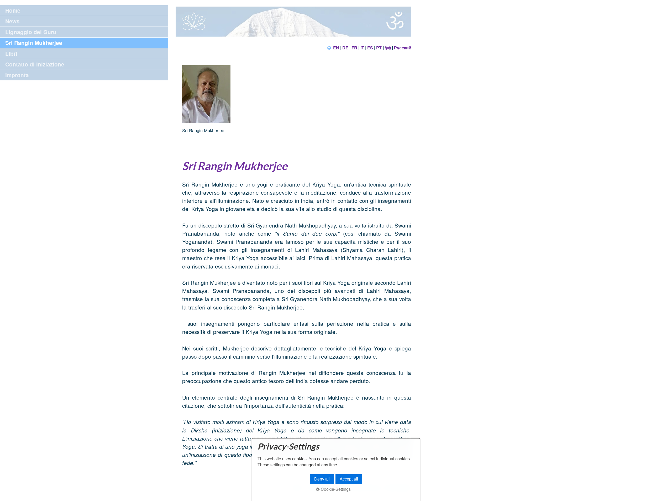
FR (354, 48)
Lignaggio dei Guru (30, 32)
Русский (402, 48)
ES (370, 48)
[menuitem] (84, 10)
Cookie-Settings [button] (335, 489)
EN (336, 48)
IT (362, 48)
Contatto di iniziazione (34, 64)
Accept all (349, 479)
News (12, 21)
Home (12, 10)
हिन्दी (388, 47)
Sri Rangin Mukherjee (33, 43)
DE (345, 48)
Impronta (17, 75)
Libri (11, 53)
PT (379, 48)
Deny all (322, 479)
